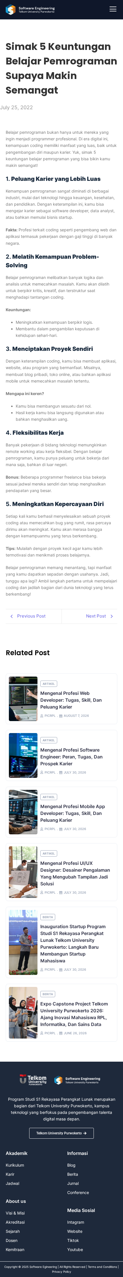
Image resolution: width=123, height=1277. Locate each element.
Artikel (49, 683)
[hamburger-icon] (113, 9)
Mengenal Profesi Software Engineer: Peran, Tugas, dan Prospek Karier (71, 756)
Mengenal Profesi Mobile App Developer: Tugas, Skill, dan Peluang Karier (72, 813)
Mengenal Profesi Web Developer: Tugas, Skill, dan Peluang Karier (71, 700)
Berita (48, 917)
